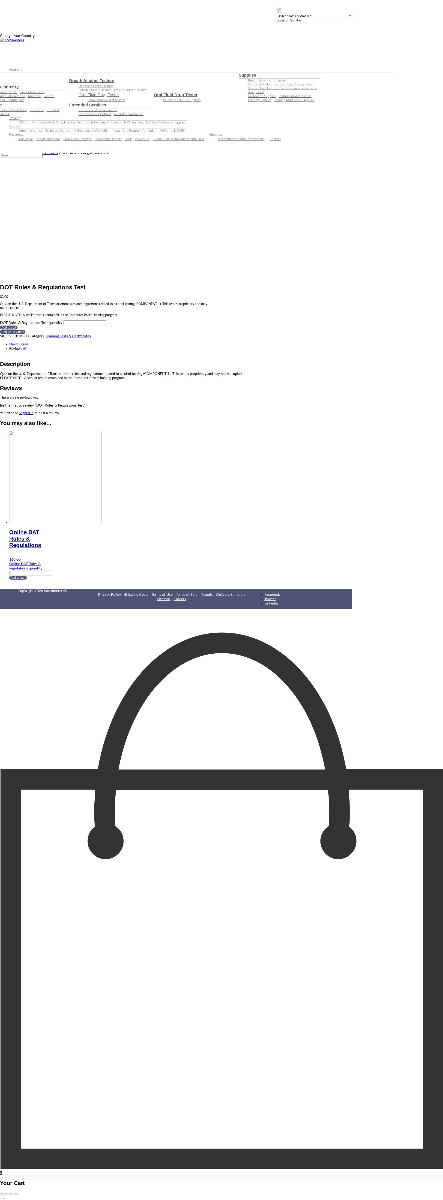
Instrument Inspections (94, 114)
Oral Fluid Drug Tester (98, 95)
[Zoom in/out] (16, 1194)
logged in (26, 413)
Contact (275, 139)
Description (18, 344)
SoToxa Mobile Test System (106, 100)
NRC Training (133, 122)
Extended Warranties (129, 114)
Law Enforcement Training (102, 122)
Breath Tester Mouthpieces (267, 80)
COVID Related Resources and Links (178, 139)
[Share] (6, 1194)
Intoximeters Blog (48, 139)
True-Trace (25, 139)
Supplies (247, 75)
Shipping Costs (136, 594)
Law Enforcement (32, 92)
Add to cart (8, 327)
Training (14, 118)
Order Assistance (30, 130)
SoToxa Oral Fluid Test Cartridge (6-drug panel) (280, 84)
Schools (49, 96)
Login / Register (289, 20)
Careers (180, 599)
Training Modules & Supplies (294, 100)
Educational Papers (108, 139)
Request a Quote (12, 332)
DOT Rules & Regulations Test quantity (31, 323)
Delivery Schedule (230, 594)
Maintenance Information (92, 130)
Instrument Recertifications (97, 110)
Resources (16, 134)
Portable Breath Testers (94, 90)
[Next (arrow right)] (6, 1198)
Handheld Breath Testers (95, 86)
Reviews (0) (18, 348)
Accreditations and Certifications (241, 139)
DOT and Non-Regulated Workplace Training (49, 122)
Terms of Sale (186, 594)
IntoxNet (53, 110)
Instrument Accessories (295, 96)
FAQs (128, 139)
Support (15, 126)
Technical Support (58, 130)
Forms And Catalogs (77, 139)
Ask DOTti (178, 130)
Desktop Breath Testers (130, 90)
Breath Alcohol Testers (91, 80)
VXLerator (37, 110)
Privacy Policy (109, 594)
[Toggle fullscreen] (11, 1194)
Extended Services (87, 105)
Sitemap (163, 599)
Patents (207, 594)
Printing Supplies (259, 100)
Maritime (34, 96)
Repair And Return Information (134, 130)
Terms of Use (162, 594)
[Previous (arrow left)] (2, 1198)
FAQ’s (163, 130)
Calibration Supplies (262, 96)
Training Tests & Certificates (68, 336)
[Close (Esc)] (2, 1194)
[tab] (180, 344)
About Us (215, 134)
